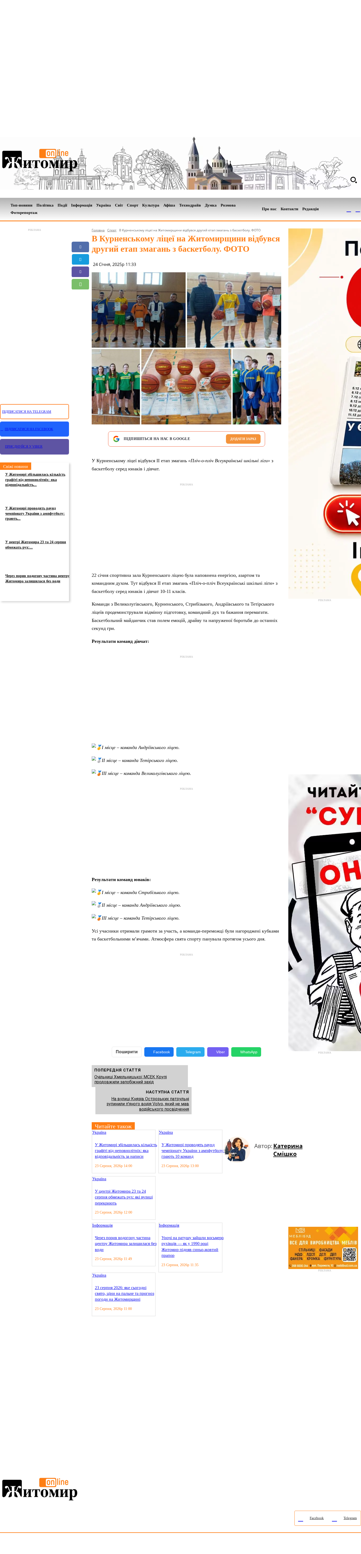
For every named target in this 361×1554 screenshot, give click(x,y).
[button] (353, 179)
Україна (99, 1132)
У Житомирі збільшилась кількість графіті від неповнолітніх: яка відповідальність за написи (126, 1151)
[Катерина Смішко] (239, 1149)
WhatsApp (248, 1052)
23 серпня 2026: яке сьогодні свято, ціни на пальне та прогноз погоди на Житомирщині (124, 1293)
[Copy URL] (80, 309)
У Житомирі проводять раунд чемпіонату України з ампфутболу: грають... (35, 513)
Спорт (112, 230)
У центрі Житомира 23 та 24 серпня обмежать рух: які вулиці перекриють (124, 1197)
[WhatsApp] (80, 284)
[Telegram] (358, 209)
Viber (220, 1052)
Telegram (193, 1052)
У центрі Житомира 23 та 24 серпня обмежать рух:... (35, 544)
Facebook (161, 1052)
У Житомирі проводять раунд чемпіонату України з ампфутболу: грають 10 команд (192, 1151)
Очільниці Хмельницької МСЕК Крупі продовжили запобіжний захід (130, 1079)
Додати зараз (243, 439)
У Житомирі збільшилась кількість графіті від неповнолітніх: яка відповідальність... (35, 479)
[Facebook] (349, 209)
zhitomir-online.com (225, 1544)
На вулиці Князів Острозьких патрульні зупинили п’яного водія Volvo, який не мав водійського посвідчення (148, 1103)
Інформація (102, 1225)
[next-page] (230, 1132)
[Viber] (80, 271)
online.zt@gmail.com (291, 1544)
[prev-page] (226, 1132)
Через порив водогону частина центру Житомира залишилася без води (37, 578)
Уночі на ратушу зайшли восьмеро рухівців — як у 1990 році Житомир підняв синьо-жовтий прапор (192, 1246)
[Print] (80, 321)
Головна (98, 230)
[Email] (80, 296)
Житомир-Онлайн (43, 1544)
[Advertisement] (34, 313)
